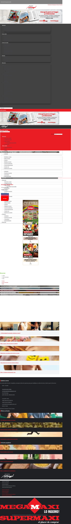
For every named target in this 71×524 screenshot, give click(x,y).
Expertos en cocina (8, 54)
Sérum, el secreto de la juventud (6, 461)
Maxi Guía (4, 62)
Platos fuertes (7, 45)
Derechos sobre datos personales (7, 487)
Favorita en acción (8, 58)
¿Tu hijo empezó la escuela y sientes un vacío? (10, 333)
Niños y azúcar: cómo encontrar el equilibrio (9, 343)
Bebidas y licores (7, 48)
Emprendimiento (7, 61)
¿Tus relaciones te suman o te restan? (7, 420)
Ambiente (6, 57)
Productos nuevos (8, 35)
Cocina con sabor (5, 42)
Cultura (5, 38)
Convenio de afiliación (5, 484)
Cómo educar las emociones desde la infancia (9, 362)
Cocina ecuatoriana (8, 49)
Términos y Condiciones (5, 481)
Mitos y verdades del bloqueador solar (8, 372)
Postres (5, 46)
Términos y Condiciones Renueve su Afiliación (8, 485)
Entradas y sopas (7, 44)
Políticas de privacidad (5, 482)
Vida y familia (7, 29)
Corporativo (6, 60)
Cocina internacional (8, 51)
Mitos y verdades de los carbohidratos (7, 470)
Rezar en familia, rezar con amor (6, 451)
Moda (5, 36)
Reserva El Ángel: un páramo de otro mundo (9, 429)
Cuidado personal (7, 28)
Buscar (1, 105)
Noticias (3, 55)
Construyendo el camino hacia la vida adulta (9, 439)
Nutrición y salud (7, 26)
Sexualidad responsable (11, 31)
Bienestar (4, 25)
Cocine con (6, 52)
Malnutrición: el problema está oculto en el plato (9, 353)
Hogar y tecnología (8, 39)
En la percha (6, 32)
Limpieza (6, 81)
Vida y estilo (4, 33)
